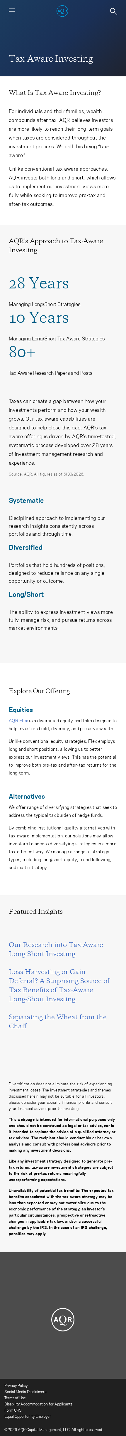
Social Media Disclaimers (25, 1391)
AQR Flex (18, 720)
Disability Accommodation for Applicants (38, 1403)
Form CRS (13, 1410)
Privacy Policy (16, 1385)
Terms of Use (15, 1397)
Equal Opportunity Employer (27, 1416)
